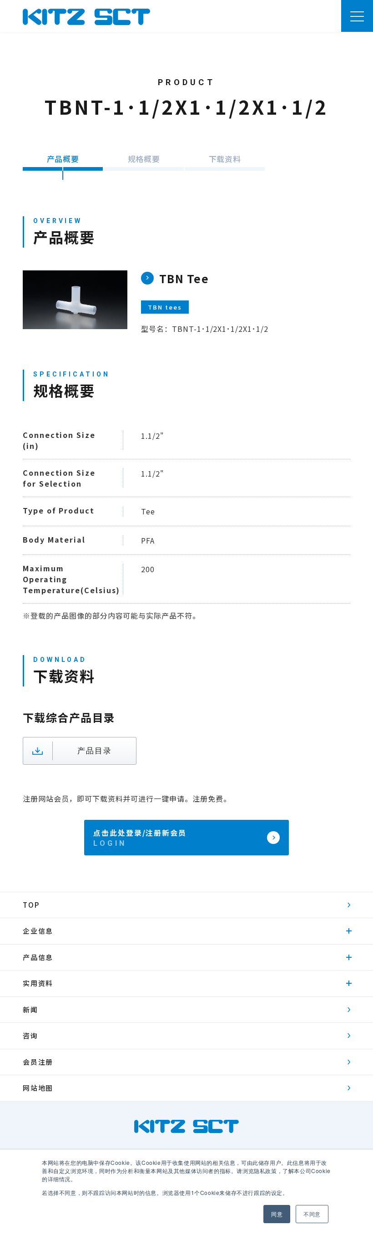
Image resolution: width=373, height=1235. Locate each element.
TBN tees (165, 307)
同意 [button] (276, 1214)
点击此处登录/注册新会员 (139, 832)
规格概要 (144, 158)
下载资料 (225, 158)
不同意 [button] (312, 1214)
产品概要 (63, 158)
